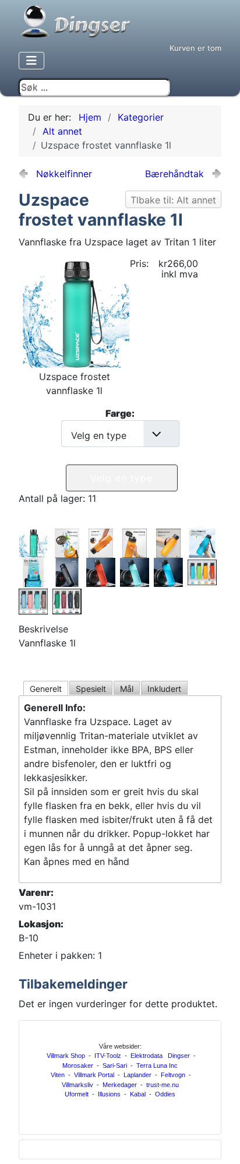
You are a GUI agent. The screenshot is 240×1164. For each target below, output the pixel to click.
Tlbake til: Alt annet (173, 200)
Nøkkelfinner (64, 174)
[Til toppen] (222, 1145)
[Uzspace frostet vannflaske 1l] (76, 313)
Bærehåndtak (174, 174)
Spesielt (91, 689)
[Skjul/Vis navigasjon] (31, 60)
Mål (126, 689)
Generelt (46, 689)
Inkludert (164, 689)
